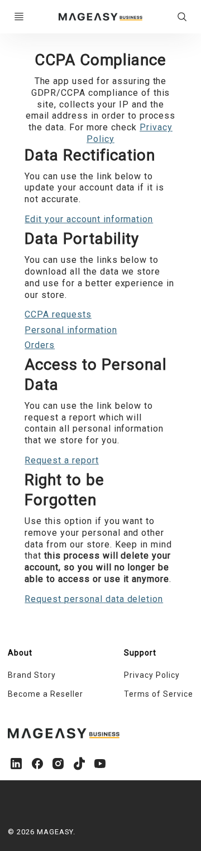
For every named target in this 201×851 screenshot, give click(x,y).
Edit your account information (89, 219)
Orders (40, 345)
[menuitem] (54, 675)
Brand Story (32, 675)
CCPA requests (58, 314)
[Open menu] (19, 17)
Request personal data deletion (94, 599)
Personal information (71, 330)
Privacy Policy (151, 675)
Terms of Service (158, 693)
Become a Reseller (45, 693)
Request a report (61, 460)
